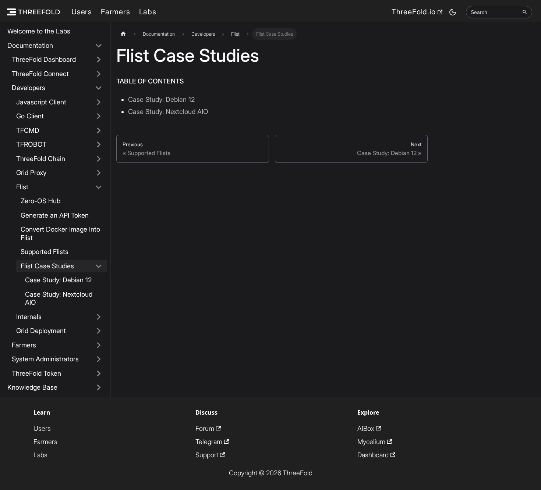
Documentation (30, 45)
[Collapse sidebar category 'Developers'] (99, 88)
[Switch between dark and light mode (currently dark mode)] (453, 12)
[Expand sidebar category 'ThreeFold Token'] (99, 373)
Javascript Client (41, 102)
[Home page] (123, 34)
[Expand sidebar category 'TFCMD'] (99, 130)
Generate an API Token (55, 215)
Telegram (208, 442)
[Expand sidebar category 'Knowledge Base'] (99, 387)
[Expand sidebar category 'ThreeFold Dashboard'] (99, 59)
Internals (29, 317)
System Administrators (45, 359)
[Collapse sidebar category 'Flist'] (99, 187)
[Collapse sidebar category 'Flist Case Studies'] (99, 266)
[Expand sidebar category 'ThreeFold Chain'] (99, 159)
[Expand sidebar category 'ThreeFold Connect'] (99, 74)
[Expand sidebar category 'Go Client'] (99, 116)
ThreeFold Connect (40, 74)
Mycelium (371, 442)
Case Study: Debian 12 (58, 280)
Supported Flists (44, 251)
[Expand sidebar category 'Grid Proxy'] (99, 173)
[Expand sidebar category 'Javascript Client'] (99, 102)
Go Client (30, 116)
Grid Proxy (31, 172)
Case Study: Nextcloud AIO (58, 298)
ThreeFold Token (36, 373)
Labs (147, 11)
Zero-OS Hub (40, 201)
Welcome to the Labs (38, 31)
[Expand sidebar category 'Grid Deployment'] (99, 331)
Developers (28, 88)
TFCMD (27, 130)
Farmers (115, 11)
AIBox (365, 428)
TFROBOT (31, 144)
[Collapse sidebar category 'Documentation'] (99, 45)
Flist (22, 187)
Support (206, 455)
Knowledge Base (32, 387)
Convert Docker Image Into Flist (60, 233)
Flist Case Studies (47, 266)
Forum (204, 428)
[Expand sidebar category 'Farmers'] (99, 345)
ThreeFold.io (414, 11)
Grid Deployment (41, 331)
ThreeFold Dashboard (44, 59)
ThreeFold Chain (40, 158)
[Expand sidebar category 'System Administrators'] (99, 359)
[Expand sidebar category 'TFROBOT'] (99, 144)
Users (81, 11)
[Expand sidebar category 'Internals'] (99, 317)
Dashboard (373, 455)
